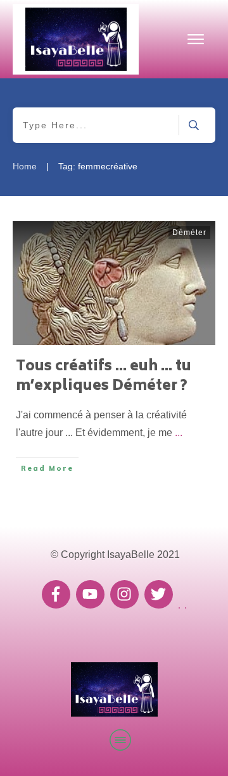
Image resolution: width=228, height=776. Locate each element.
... (178, 432)
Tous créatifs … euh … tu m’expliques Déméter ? (103, 377)
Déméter (189, 232)
